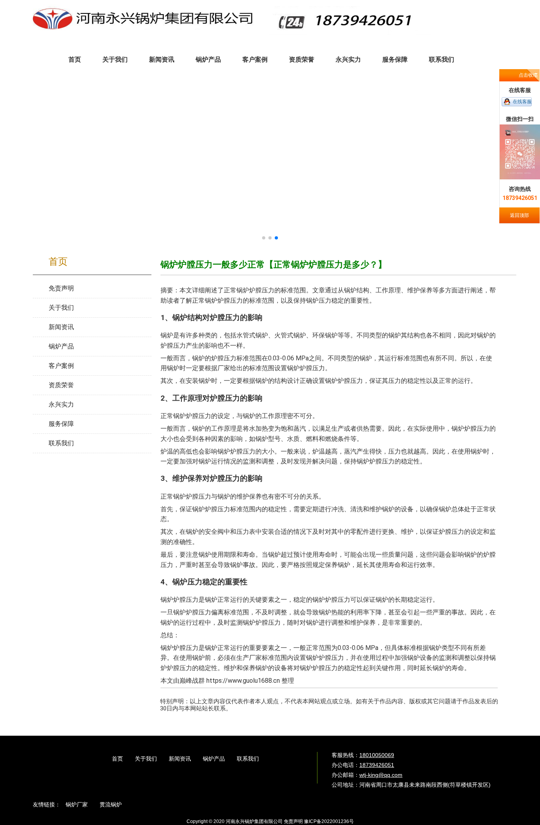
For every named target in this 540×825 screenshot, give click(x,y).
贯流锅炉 (111, 804)
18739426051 (376, 765)
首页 (117, 758)
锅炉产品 (214, 758)
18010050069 (376, 755)
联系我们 (248, 758)
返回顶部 (519, 215)
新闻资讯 (180, 758)
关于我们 (146, 758)
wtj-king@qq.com (380, 775)
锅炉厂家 (77, 804)
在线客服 (522, 101)
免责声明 (293, 821)
